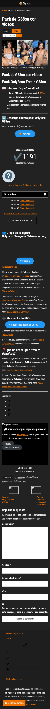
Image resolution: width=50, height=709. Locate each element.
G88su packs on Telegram (18, 494)
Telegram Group (9, 449)
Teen (24, 664)
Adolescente (19, 660)
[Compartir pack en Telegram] (9, 584)
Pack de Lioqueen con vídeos (8, 682)
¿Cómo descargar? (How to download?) (25, 185)
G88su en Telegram (10, 473)
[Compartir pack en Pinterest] (9, 597)
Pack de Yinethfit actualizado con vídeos (41, 683)
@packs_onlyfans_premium (17, 458)
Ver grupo (25, 443)
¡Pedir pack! (7, 517)
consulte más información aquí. (19, 552)
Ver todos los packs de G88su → (25, 507)
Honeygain (22, 617)
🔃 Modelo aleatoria (14, 703)
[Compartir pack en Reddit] (9, 588)
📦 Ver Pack (25, 133)
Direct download (27, 200)
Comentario (8, 706)
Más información (12, 629)
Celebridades (32, 659)
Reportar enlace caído (21, 220)
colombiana (7, 664)
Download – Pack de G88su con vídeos (20, 213)
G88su (16, 31)
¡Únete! (8, 626)
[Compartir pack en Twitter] (9, 593)
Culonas (17, 663)
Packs (4, 10)
